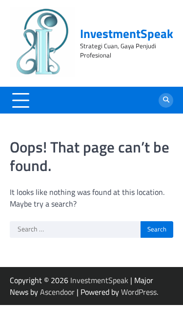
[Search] (166, 100)
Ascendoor (57, 292)
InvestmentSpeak (126, 33)
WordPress (139, 292)
